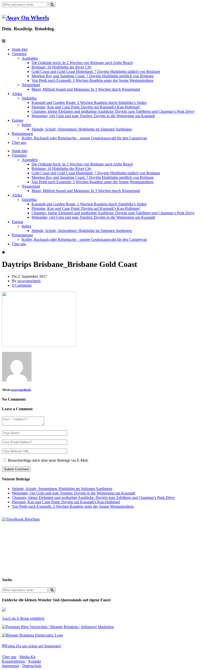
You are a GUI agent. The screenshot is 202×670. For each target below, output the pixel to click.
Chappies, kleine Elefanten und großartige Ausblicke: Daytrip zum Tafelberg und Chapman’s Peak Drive (113, 111)
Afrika (17, 94)
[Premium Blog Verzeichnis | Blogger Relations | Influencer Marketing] (58, 627)
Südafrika (29, 98)
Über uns (19, 142)
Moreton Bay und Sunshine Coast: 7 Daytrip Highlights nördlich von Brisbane (93, 76)
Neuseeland (31, 85)
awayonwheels (29, 281)
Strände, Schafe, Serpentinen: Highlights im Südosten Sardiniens (82, 129)
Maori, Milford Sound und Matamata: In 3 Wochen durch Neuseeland (86, 89)
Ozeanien (19, 54)
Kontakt (34, 661)
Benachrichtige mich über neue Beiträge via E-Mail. (48, 460)
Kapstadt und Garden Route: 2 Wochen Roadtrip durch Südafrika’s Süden (89, 102)
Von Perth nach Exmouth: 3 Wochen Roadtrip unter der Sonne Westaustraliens (92, 80)
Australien (30, 58)
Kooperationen (13, 661)
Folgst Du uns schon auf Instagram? (33, 646)
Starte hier (20, 49)
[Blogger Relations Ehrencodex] (32, 635)
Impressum (10, 666)
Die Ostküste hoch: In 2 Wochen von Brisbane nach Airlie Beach (82, 63)
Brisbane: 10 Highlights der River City (62, 67)
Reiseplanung (22, 133)
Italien (26, 125)
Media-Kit (27, 657)
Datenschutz (31, 666)
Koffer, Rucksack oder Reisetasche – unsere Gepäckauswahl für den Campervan (84, 138)
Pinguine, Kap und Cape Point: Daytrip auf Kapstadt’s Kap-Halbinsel (86, 107)
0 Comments (22, 285)
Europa (17, 120)
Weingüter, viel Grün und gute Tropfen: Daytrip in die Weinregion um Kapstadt (93, 116)
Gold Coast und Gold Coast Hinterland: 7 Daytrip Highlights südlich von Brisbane (96, 71)
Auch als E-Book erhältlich (23, 618)
